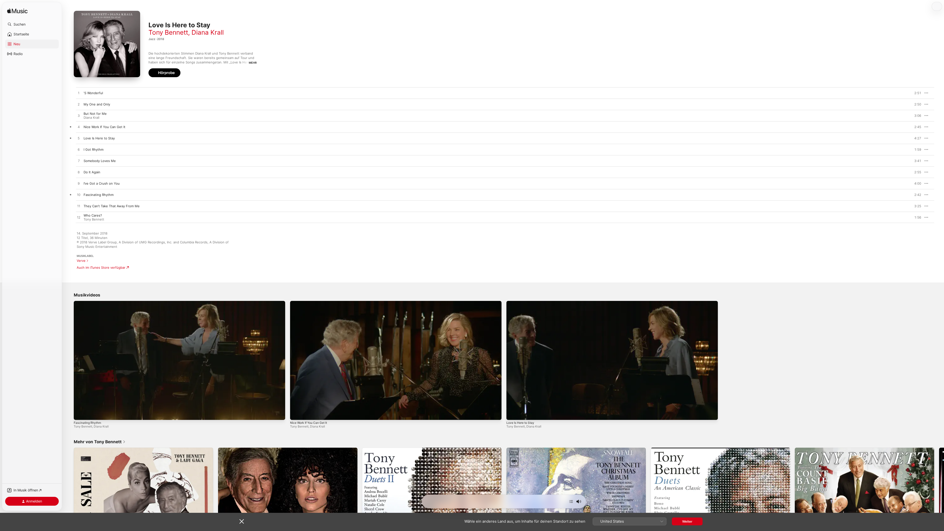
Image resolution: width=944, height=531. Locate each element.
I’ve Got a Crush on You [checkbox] (102, 183)
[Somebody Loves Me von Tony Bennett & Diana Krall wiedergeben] (79, 161)
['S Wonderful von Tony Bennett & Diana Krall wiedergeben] (79, 93)
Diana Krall (208, 32)
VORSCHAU (914, 92)
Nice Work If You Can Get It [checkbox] (104, 127)
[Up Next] (571, 501)
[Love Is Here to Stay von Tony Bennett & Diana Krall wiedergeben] (79, 138)
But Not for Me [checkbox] (95, 114)
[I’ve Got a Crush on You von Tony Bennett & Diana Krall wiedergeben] (79, 183)
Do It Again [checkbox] (92, 172)
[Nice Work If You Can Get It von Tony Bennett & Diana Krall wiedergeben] (79, 127)
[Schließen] (241, 521)
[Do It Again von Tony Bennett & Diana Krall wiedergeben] (79, 172)
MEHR (253, 62)
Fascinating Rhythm (87, 423)
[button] (32, 24)
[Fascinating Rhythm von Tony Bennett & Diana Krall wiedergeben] (79, 195)
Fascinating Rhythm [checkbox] (99, 195)
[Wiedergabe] (80, 413)
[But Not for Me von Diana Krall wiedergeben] (79, 116)
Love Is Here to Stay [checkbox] (99, 138)
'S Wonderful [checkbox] (93, 93)
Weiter (687, 521)
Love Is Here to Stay (520, 423)
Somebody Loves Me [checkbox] (100, 161)
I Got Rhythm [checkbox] (93, 149)
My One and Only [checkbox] (97, 104)
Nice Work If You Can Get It (308, 423)
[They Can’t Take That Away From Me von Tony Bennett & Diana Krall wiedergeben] (79, 206)
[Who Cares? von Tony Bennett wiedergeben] (79, 217)
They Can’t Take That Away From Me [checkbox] (112, 206)
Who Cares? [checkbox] (93, 215)
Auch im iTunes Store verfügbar (101, 267)
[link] (100, 441)
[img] (17, 11)
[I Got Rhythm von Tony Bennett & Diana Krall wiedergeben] (79, 150)
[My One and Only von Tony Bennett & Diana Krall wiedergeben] (79, 104)
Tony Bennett (168, 32)
